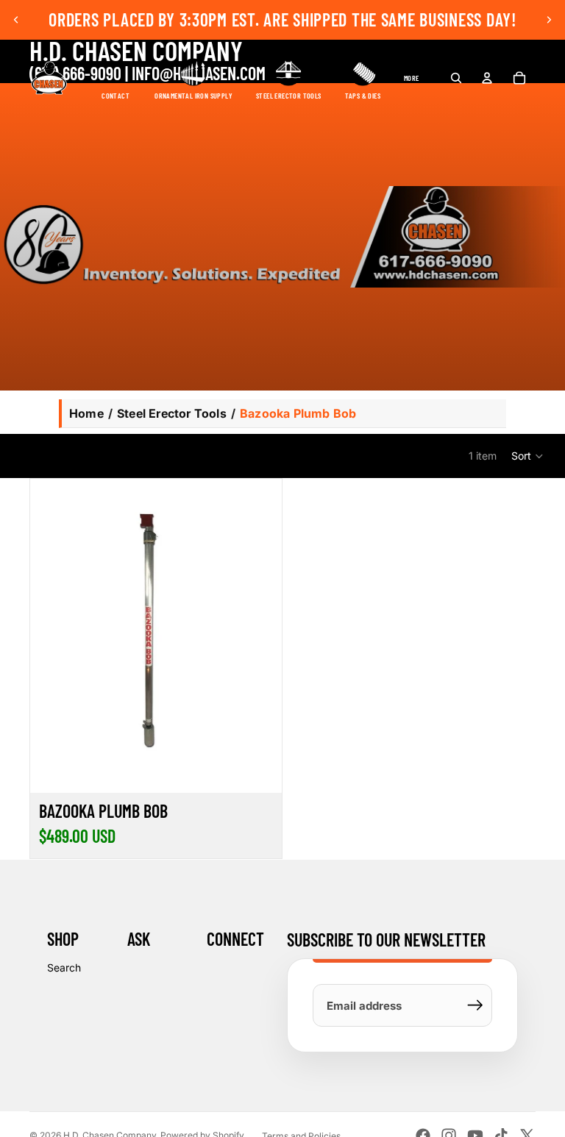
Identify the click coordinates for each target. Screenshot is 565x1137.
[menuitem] (412, 78)
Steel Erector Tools (172, 413)
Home (86, 413)
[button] (527, 456)
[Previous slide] (16, 20)
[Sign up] (475, 1005)
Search (64, 967)
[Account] (487, 78)
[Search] (456, 78)
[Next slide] (549, 20)
